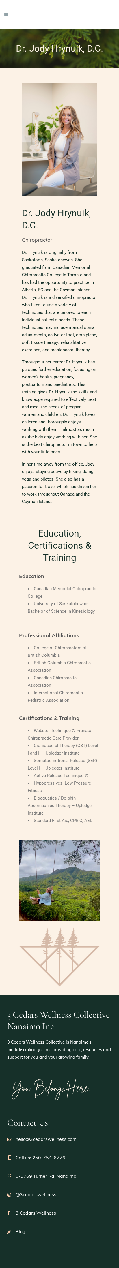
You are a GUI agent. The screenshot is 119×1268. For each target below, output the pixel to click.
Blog (20, 1231)
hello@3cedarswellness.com (46, 1139)
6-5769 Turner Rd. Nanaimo (46, 1176)
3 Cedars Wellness (36, 1213)
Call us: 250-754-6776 (40, 1157)
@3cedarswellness (36, 1194)
